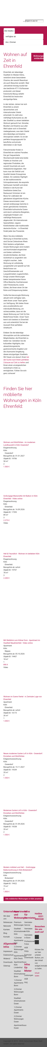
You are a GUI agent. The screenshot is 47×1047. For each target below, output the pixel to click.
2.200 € (6, 578)
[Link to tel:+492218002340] (33, 9)
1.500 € (6, 467)
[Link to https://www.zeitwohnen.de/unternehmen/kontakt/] (33, 12)
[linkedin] (37, 942)
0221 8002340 (39, 917)
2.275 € (6, 520)
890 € (5, 665)
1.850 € (6, 892)
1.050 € (6, 721)
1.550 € (6, 778)
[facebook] (37, 937)
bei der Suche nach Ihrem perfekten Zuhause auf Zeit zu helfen (16, 360)
